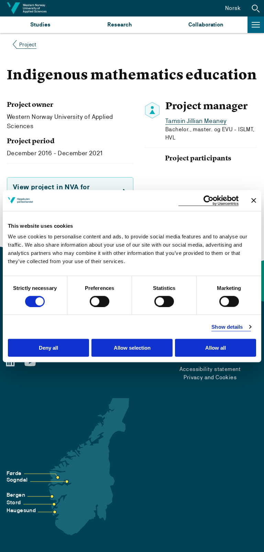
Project (27, 44)
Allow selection (132, 348)
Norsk (233, 8)
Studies (40, 24)
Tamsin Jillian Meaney (196, 120)
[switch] (99, 301)
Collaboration (205, 24)
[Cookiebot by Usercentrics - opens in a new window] (208, 200)
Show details (227, 326)
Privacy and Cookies (210, 377)
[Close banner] (253, 200)
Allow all (215, 348)
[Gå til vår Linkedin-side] (10, 362)
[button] (256, 8)
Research (119, 24)
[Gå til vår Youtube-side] (30, 362)
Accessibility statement (210, 369)
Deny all (48, 348)
